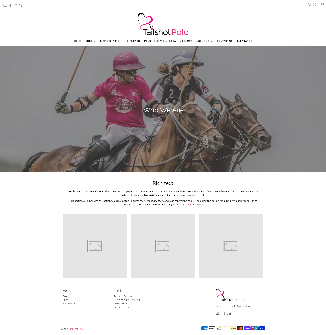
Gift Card (133, 41)
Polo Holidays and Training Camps (168, 41)
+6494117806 (243, 306)
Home (77, 41)
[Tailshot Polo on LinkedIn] (21, 6)
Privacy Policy (121, 307)
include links (194, 204)
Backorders (69, 303)
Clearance (244, 41)
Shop (89, 41)
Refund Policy (121, 303)
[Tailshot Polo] (163, 24)
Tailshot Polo (77, 329)
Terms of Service (123, 296)
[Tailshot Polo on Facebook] (11, 6)
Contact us (221, 306)
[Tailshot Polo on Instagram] (16, 6)
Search (66, 296)
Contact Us (225, 41)
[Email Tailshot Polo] (5, 6)
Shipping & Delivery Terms (128, 300)
